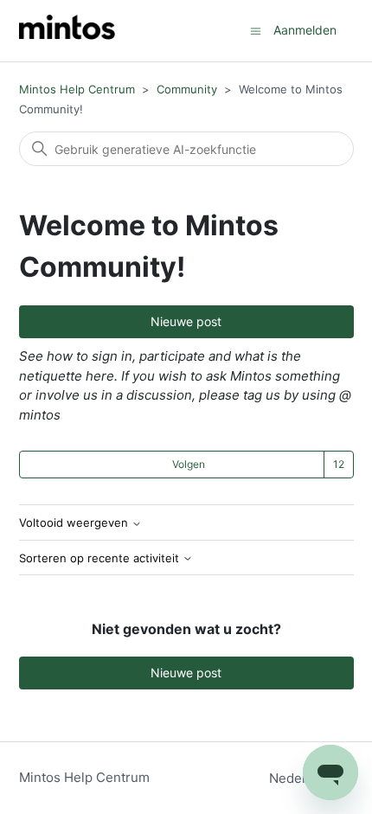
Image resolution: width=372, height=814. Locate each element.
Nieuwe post (186, 321)
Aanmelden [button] (305, 29)
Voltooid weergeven (75, 522)
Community (187, 89)
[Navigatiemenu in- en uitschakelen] (255, 29)
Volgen (188, 464)
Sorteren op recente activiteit (101, 558)
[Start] (67, 31)
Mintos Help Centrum (77, 89)
